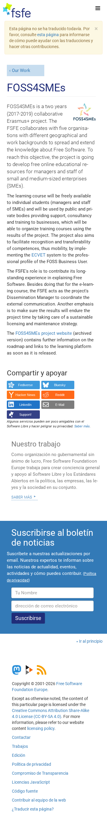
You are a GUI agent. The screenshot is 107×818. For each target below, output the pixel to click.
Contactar (21, 737)
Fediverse (25, 385)
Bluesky (60, 385)
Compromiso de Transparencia (40, 773)
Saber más (21, 496)
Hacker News (25, 395)
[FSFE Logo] (17, 10)
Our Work (21, 70)
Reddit (59, 395)
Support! (25, 414)
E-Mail (59, 404)
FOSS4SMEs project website (43, 333)
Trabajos (20, 746)
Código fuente (25, 791)
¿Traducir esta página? (33, 809)
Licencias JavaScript (31, 782)
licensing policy (40, 728)
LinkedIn (25, 404)
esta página (48, 34)
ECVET (38, 255)
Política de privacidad (31, 764)
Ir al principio (91, 641)
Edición (18, 755)
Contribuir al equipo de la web (39, 800)
